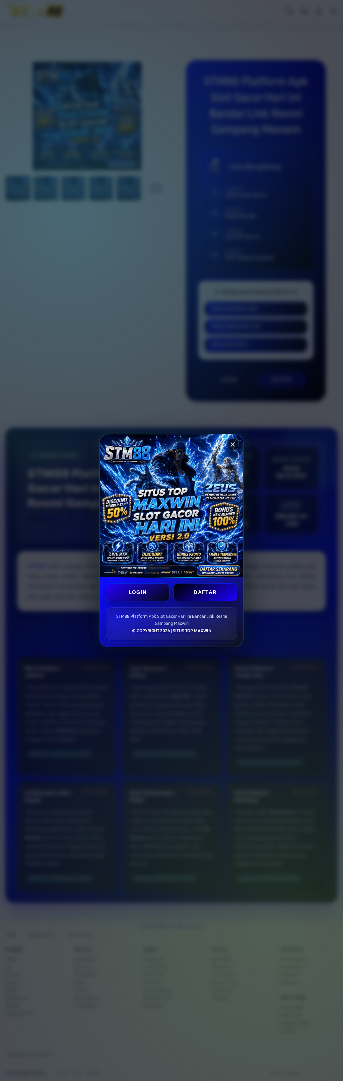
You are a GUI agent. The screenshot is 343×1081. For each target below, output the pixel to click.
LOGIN (138, 592)
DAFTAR (205, 592)
